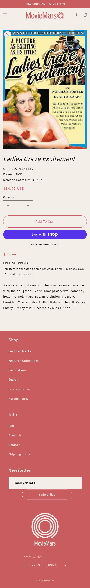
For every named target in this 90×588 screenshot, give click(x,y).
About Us (15, 435)
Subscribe (47, 495)
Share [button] (12, 254)
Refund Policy (18, 398)
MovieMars (49, 580)
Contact (14, 445)
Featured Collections (23, 361)
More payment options (45, 244)
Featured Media (19, 351)
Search (13, 379)
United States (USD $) (43, 565)
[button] (5, 15)
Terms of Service (20, 389)
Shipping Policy (19, 454)
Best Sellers (17, 370)
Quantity (8, 197)
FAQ (11, 426)
